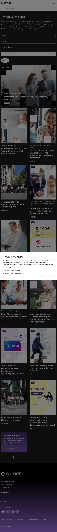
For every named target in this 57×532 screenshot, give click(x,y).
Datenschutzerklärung (41, 276)
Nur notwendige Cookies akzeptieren (13, 273)
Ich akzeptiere (7, 267)
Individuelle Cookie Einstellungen (12, 270)
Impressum (51, 276)
